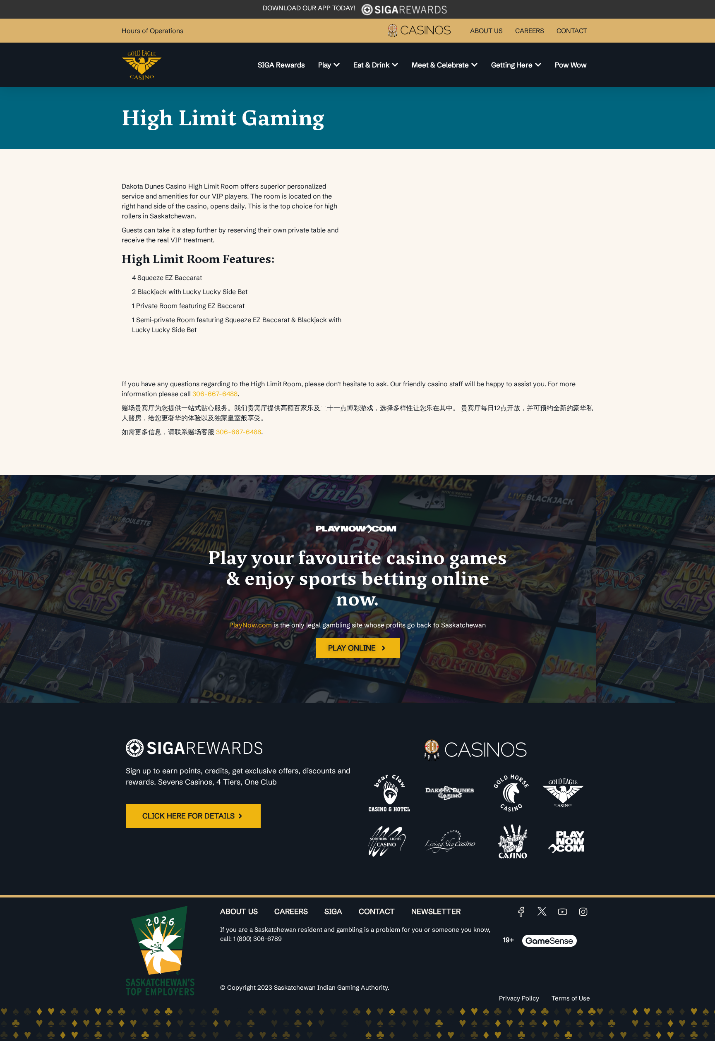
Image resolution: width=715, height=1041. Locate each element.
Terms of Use (571, 998)
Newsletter (436, 911)
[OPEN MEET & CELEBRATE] (474, 65)
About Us (239, 911)
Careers (291, 911)
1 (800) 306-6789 (257, 939)
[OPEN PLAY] (336, 65)
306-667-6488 (215, 394)
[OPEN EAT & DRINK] (394, 65)
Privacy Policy (519, 998)
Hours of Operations (152, 30)
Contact (377, 911)
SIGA (333, 911)
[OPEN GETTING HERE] (538, 65)
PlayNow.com (250, 625)
